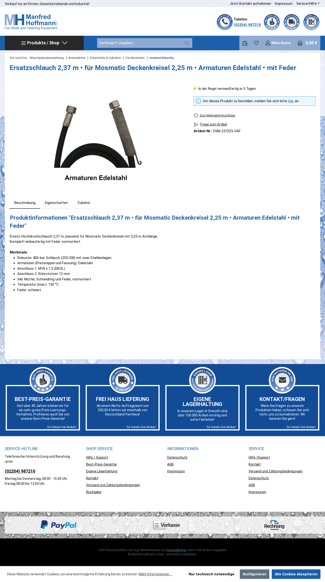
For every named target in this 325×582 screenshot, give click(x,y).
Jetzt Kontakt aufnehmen (250, 3)
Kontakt (92, 478)
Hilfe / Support (97, 457)
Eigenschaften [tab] (56, 203)
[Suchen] (186, 43)
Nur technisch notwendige (211, 574)
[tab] (25, 203)
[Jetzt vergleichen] (245, 43)
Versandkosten (177, 550)
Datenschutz (177, 457)
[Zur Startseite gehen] (31, 22)
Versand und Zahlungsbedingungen (113, 485)
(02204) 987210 (247, 25)
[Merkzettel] (256, 43)
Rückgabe (93, 492)
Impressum (284, 3)
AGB (170, 464)
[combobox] (139, 43)
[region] (97, 137)
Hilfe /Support (259, 457)
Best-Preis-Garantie (101, 464)
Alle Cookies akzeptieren (296, 574)
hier (291, 101)
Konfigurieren (254, 574)
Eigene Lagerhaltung (101, 471)
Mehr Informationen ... (155, 574)
